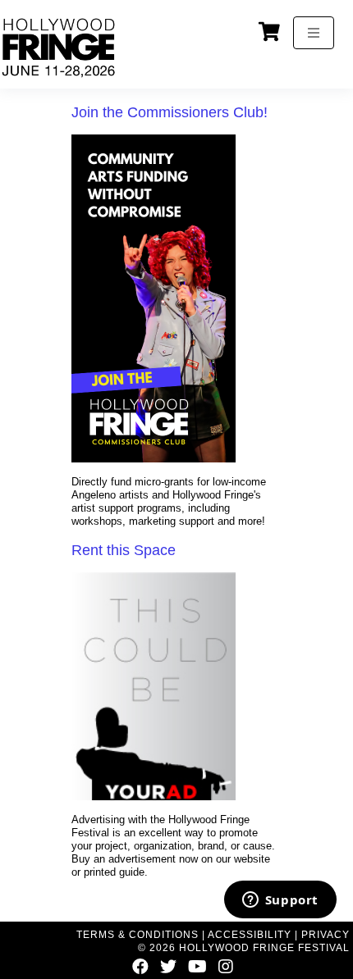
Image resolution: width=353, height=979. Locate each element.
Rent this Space (123, 550)
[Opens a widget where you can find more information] (280, 901)
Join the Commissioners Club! (169, 112)
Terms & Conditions (137, 934)
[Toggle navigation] (313, 32)
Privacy (325, 934)
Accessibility (249, 934)
